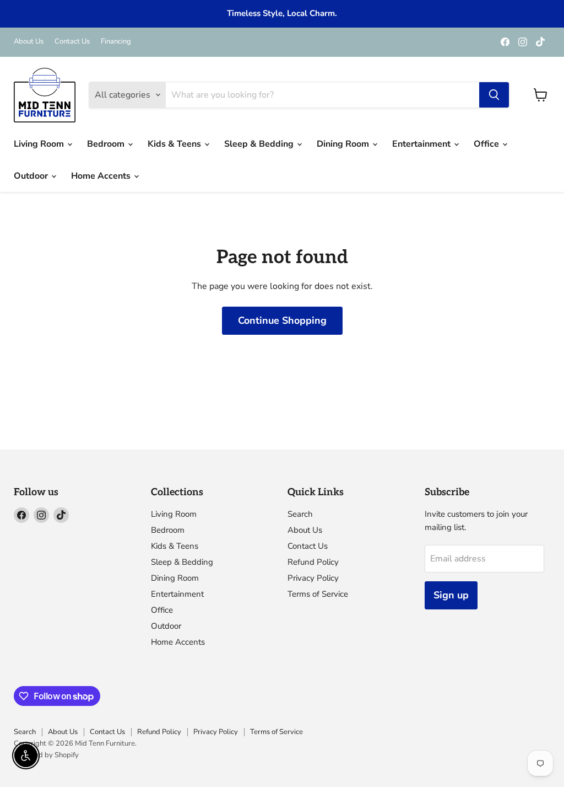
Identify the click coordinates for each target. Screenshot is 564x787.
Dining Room (344, 144)
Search (300, 514)
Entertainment (422, 144)
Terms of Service (318, 593)
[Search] (494, 95)
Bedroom (107, 144)
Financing (116, 42)
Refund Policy (313, 562)
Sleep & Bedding (260, 144)
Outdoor (32, 176)
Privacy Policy (313, 577)
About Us (29, 42)
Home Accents (102, 176)
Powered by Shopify (46, 755)
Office (487, 144)
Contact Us (72, 42)
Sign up (451, 595)
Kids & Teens (175, 144)
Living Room (40, 144)
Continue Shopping (282, 320)
